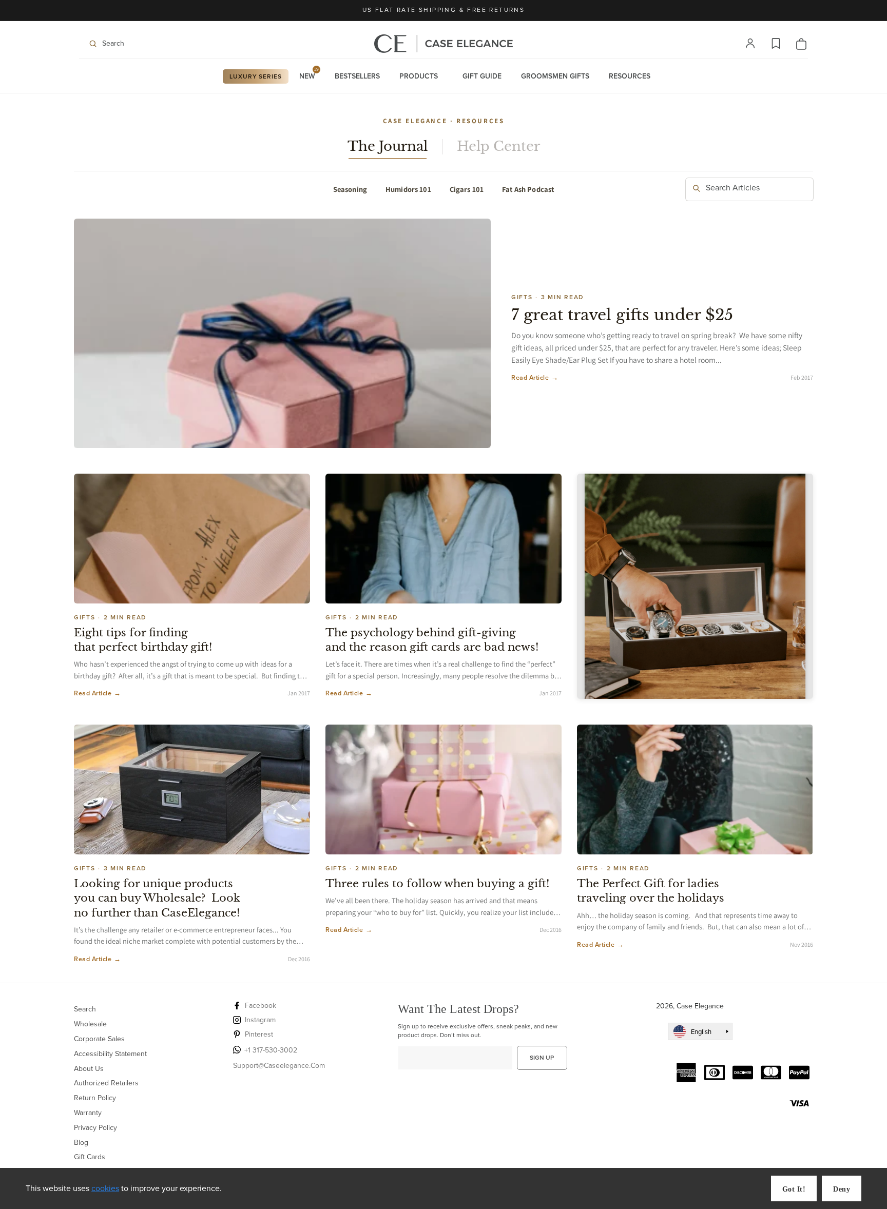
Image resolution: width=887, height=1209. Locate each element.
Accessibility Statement (110, 1053)
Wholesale (90, 1024)
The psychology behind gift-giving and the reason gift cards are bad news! (431, 640)
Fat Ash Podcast (528, 189)
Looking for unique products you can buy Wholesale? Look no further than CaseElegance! (157, 898)
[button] (143, 43)
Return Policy (95, 1098)
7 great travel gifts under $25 (622, 314)
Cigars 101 (467, 189)
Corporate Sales (99, 1039)
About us (89, 1068)
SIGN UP (542, 1057)
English (701, 1032)
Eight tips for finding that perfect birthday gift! (143, 640)
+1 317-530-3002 (270, 1050)
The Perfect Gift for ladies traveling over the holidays (650, 891)
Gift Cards (89, 1157)
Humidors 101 (408, 189)
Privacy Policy (95, 1127)
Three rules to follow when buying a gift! (437, 883)
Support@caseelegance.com (279, 1065)
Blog (81, 1142)
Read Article (534, 378)
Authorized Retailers (106, 1083)
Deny (841, 1189)
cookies (105, 1188)
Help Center (498, 146)
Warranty (88, 1112)
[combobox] (749, 189)
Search (85, 1010)
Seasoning (350, 189)
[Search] (696, 189)
